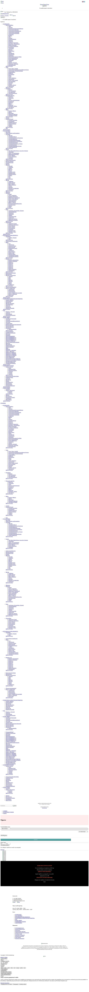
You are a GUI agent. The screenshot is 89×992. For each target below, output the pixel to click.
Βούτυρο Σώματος (9, 161)
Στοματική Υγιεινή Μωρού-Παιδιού (13, 359)
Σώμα (7, 209)
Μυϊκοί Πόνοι (11, 51)
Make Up (10, 169)
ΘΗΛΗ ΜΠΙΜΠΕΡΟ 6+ (11, 339)
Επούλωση (10, 41)
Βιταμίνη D (10, 265)
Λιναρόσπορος (11, 289)
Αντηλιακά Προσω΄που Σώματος (15, 141)
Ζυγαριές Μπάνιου (9, 300)
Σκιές (9, 177)
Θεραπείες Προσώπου (13, 196)
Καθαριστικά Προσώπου (13, 154)
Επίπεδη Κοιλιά (11, 247)
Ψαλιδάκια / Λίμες (12, 231)
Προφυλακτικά (9, 314)
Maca (9, 238)
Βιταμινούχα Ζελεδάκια (11, 273)
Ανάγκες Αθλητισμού (10, 390)
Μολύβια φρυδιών (12, 174)
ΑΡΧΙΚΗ (5, 811)
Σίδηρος (10, 283)
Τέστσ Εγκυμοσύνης (12, 93)
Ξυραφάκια (10, 157)
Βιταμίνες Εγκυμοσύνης (13, 260)
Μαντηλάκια (10, 113)
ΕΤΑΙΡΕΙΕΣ (3, 403)
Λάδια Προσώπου (12, 201)
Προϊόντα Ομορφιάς (10, 308)
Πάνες (7, 348)
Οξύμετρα (8, 305)
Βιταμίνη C (10, 264)
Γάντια (9, 99)
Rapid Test (10, 96)
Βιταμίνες (10, 89)
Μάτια (7, 109)
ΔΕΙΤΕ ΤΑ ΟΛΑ (9, 66)
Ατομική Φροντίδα (12, 216)
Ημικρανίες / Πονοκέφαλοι (14, 43)
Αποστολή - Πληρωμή (20, 935)
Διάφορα (7, 395)
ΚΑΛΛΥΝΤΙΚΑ (6, 130)
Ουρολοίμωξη (11, 54)
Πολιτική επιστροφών (19, 938)
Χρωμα (2, 966)
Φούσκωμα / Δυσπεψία (13, 63)
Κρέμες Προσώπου (12, 156)
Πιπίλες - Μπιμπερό (10, 351)
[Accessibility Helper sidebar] (4, 958)
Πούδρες (10, 175)
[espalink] (2, 1)
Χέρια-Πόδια (8, 222)
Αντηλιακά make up (12, 136)
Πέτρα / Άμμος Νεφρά (13, 80)
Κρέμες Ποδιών (11, 226)
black (2, 967)
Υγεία (7, 67)
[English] (83, 1)
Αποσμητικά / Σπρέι (12, 223)
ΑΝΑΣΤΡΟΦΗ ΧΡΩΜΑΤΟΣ (6, 973)
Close (2, 960)
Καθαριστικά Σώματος (13, 220)
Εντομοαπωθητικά (12, 39)
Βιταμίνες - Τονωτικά (10, 311)
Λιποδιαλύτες (11, 250)
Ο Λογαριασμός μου (19, 928)
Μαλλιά (7, 180)
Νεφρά (9, 76)
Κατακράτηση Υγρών (12, 248)
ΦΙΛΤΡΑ (2, 835)
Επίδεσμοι (10, 40)
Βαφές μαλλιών (11, 183)
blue (12, 967)
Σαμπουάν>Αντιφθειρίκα (13, 188)
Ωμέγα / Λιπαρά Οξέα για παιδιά (15, 292)
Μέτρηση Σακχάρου (10, 303)
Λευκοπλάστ (11, 48)
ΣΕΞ (4, 310)
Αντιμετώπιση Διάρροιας (13, 29)
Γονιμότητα (8, 88)
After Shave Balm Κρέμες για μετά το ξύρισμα (18, 150)
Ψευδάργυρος (11, 284)
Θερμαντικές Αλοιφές (10, 397)
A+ (3, 962)
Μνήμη (9, 75)
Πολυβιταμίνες (11, 270)
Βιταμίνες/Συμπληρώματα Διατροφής (13, 324)
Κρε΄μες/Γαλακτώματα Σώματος (12, 342)
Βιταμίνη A (10, 262)
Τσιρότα (10, 61)
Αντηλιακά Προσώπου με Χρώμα (15, 143)
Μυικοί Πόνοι (9, 399)
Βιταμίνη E (10, 267)
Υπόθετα (10, 126)
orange (17, 967)
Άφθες (9, 368)
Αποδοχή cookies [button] (22, 984)
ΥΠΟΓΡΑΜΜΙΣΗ (4, 969)
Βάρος (7, 242)
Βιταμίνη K (10, 268)
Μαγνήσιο (10, 281)
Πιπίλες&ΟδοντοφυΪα (10, 356)
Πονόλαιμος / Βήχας (12, 106)
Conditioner (10, 181)
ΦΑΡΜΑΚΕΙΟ (6, 24)
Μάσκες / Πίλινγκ (12, 202)
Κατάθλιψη (10, 73)
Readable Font (4, 963)
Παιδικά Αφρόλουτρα (10, 345)
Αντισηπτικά (10, 34)
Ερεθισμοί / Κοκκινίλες (13, 42)
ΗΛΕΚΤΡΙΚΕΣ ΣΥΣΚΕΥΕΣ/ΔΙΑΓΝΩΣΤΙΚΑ (13, 298)
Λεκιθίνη (10, 249)
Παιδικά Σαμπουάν (10, 347)
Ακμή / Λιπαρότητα (12, 195)
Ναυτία (9, 52)
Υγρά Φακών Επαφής (12, 115)
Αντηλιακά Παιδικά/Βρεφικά (14, 140)
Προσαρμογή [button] (15, 984)
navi (24, 967)
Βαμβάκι (10, 35)
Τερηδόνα (10, 374)
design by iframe (4, 957)
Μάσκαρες (8, 191)
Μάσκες (10, 103)
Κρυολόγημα (11, 47)
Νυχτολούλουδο (11, 291)
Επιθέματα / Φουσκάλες (13, 224)
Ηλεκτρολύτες (9, 274)
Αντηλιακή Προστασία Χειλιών (14, 146)
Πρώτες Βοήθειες (9, 25)
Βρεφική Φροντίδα (10, 325)
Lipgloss (10, 168)
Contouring (10, 167)
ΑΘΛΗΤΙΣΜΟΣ (6, 388)
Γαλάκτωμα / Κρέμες (12, 218)
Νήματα (7, 381)
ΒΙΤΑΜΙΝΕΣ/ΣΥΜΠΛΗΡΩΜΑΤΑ (10, 235)
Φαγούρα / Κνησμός (12, 62)
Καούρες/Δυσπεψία (12, 45)
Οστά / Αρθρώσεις (12, 78)
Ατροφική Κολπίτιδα (12, 120)
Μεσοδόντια (8, 379)
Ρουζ (9, 176)
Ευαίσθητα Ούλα (11, 369)
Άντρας (7, 149)
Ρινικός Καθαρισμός (12, 59)
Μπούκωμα (10, 105)
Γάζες (9, 36)
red (14, 967)
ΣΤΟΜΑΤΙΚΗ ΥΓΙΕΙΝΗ (8, 365)
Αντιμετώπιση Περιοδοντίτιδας (12, 376)
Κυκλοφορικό (11, 74)
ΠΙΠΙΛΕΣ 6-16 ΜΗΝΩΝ (11, 355)
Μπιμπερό (8, 343)
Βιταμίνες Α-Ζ (9, 258)
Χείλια (9, 207)
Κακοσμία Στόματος (12, 370)
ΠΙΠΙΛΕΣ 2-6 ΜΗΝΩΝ (11, 350)
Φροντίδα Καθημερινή (10, 362)
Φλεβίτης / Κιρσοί (12, 85)
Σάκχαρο (10, 83)
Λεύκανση (10, 371)
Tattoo (9, 26)
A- (1, 962)
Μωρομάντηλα (9, 344)
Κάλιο (9, 278)
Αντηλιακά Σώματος (12, 144)
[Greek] (84, 1)
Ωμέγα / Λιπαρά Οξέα (10, 288)
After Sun (10, 135)
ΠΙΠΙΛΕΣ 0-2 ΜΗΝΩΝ (11, 352)
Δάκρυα (10, 112)
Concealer (10, 166)
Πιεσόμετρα (8, 307)
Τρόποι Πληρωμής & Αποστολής (22, 932)
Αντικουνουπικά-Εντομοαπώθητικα (15, 28)
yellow (21, 967)
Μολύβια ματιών (11, 173)
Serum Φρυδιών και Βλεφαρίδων (13, 133)
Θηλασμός (8, 335)
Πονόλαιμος (10, 55)
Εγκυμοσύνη (8, 328)
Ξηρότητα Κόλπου (12, 123)
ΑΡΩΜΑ (10, 215)
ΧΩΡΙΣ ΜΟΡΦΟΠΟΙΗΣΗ (5, 974)
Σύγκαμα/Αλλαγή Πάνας (11, 361)
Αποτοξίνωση (11, 244)
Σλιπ (7, 128)
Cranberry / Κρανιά (12, 237)
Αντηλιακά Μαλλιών (12, 139)
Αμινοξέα (8, 389)
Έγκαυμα (10, 38)
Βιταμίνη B (10, 263)
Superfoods (8, 236)
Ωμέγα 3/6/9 (10, 295)
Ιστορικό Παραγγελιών (20, 929)
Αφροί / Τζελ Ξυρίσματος (13, 153)
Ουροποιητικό (11, 79)
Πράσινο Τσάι (11, 253)
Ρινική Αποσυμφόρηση (13, 58)
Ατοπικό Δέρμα (9, 323)
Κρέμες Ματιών (11, 155)
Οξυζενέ (10, 186)
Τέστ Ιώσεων (11, 107)
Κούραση (10, 391)
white (5, 967)
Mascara (10, 170)
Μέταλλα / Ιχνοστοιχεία (11, 275)
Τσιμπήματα (10, 60)
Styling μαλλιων (11, 182)
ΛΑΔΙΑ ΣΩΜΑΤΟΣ (12, 147)
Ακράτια (7, 117)
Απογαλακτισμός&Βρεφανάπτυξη (13, 321)
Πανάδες (10, 206)
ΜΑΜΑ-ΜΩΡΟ (6, 317)
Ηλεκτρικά (8, 334)
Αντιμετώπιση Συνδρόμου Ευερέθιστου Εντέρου (18, 69)
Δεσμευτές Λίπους (12, 245)
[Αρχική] (41, 4)
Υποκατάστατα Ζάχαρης (13, 256)
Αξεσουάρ (8, 319)
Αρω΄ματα (8, 322)
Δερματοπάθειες (11, 72)
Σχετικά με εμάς (18, 933)
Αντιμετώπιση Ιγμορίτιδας (13, 32)
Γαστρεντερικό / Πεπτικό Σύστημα (15, 71)
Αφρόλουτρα (11, 217)
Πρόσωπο (8, 193)
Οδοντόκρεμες (9, 383)
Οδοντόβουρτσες (9, 304)
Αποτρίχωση (11, 214)
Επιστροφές (17, 930)
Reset (6, 962)
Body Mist (8, 132)
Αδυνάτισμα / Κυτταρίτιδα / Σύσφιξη (16, 210)
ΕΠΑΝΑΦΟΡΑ (3, 970)
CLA (9, 243)
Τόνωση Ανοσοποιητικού (11, 287)
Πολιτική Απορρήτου (19, 936)
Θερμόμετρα (11, 101)
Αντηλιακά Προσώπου (13, 142)
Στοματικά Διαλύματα (10, 385)
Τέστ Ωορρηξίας (11, 92)
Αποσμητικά (11, 152)
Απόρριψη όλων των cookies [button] (6, 984)
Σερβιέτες (10, 125)
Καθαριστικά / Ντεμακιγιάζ (14, 197)
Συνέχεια (2, 849)
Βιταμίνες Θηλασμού (12, 261)
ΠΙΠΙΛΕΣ (8, 349)
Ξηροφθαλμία (11, 53)
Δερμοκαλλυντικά (9, 162)
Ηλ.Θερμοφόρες (9, 301)
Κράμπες (10, 392)
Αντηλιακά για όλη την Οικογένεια (15, 137)
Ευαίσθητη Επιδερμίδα (10, 332)
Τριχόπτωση (10, 189)
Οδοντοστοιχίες (9, 384)
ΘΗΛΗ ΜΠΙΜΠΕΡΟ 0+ (11, 337)
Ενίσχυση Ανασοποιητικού (13, 100)
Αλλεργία (10, 27)
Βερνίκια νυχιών (11, 172)
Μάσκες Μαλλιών (12, 184)
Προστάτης (10, 82)
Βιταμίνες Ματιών (12, 110)
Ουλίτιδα (10, 372)
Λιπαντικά (8, 312)
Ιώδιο (9, 277)
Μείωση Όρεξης (11, 251)
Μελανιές (10, 49)
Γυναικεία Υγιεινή (9, 119)
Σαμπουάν (10, 187)
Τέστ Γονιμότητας (12, 90)
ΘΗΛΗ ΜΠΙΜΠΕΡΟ (10, 336)
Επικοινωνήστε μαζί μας (20, 931)
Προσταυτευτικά (11, 230)
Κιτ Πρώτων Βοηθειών (13, 46)
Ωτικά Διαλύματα (12, 65)
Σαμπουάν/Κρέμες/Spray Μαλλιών (13, 358)
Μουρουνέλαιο (11, 290)
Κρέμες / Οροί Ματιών (13, 199)
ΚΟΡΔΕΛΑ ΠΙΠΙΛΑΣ (10, 341)
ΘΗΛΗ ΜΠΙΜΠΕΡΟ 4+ (11, 338)
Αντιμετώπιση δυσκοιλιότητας (14, 31)
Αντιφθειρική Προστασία (11, 318)
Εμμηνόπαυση (11, 121)
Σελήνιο (10, 282)
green (9, 967)
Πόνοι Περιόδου (11, 81)
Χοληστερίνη (11, 86)
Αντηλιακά (8, 134)
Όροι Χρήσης (18, 937)
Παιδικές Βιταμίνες (12, 269)
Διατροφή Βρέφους (10, 327)
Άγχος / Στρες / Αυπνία (13, 68)
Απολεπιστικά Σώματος (11, 160)
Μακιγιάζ (8, 164)
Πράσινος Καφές (11, 254)
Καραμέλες (10, 102)
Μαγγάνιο (10, 280)
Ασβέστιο (10, 276)
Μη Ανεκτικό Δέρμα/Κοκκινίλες (15, 203)
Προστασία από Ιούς (10, 95)
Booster (10, 194)
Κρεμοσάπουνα (11, 228)
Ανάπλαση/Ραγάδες (12, 211)
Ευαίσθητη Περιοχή (12, 122)
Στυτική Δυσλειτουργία (10, 315)
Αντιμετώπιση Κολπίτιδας (13, 33)
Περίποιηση (10, 229)
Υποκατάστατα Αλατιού (13, 255)
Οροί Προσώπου (11, 204)
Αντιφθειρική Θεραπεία (11, 363)
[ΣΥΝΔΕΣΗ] (44, 4)
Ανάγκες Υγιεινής (9, 366)
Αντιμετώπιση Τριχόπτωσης (11, 241)
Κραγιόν (7, 163)
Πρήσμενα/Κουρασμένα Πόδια (14, 56)
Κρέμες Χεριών (11, 227)
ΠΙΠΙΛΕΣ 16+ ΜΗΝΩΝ (11, 354)
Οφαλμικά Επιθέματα (12, 114)
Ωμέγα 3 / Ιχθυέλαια (12, 294)
